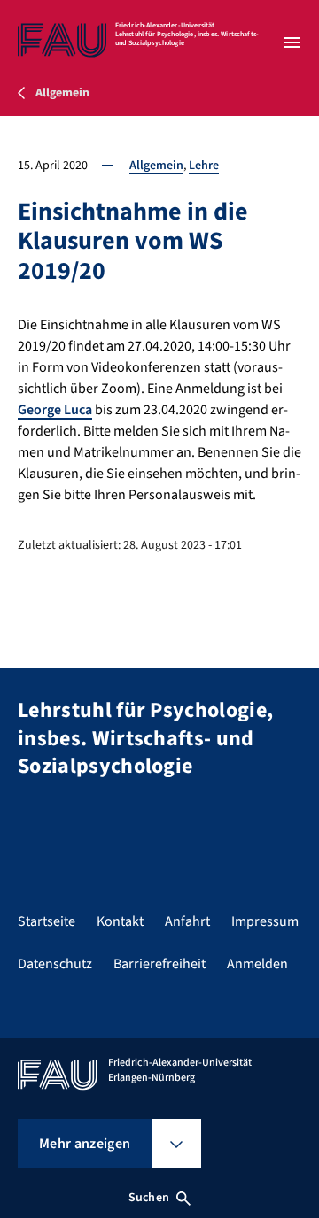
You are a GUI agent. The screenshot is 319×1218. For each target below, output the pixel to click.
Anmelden (257, 964)
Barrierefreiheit (159, 964)
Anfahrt (187, 921)
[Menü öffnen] (292, 42)
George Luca (55, 410)
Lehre (204, 165)
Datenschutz (55, 964)
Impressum (265, 921)
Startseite (46, 921)
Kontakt (120, 921)
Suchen (148, 1197)
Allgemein (156, 165)
